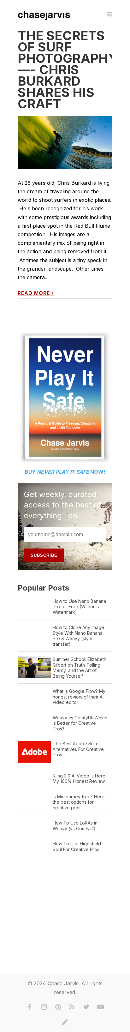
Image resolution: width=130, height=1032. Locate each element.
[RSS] (72, 1007)
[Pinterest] (58, 1007)
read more (36, 293)
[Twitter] (86, 1007)
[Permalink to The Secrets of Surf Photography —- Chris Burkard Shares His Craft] (65, 142)
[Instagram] (44, 1007)
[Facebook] (29, 1007)
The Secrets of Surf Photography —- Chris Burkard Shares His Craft (68, 69)
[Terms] (65, 1022)
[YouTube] (100, 1007)
